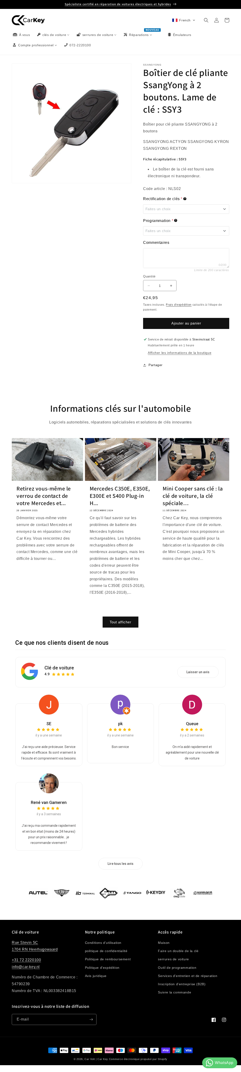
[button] (183, 20)
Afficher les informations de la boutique (179, 353)
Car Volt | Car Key (96, 1059)
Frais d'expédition (179, 304)
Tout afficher (120, 622)
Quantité (149, 276)
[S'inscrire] (91, 1019)
